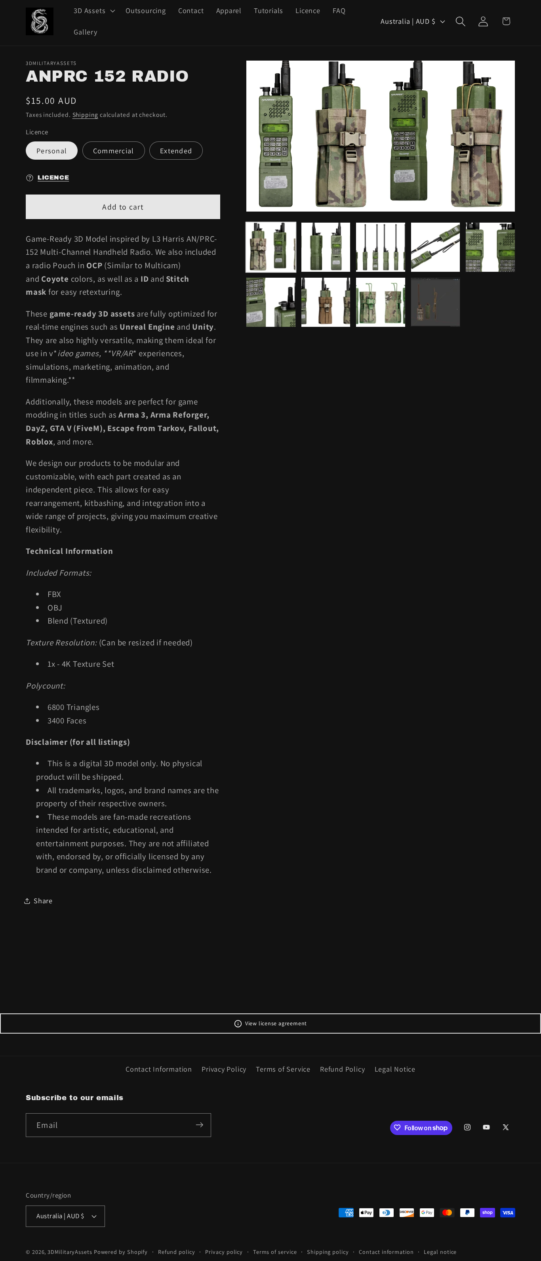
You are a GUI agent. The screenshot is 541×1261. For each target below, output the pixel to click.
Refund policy (176, 1251)
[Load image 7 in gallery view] (326, 302)
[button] (94, 10)
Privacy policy (224, 1251)
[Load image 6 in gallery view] (271, 302)
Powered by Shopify (121, 1251)
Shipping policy (328, 1251)
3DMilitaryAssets (70, 1251)
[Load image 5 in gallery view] (490, 247)
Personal (51, 150)
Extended (176, 150)
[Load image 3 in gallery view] (381, 247)
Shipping (85, 115)
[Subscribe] (199, 1125)
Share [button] (43, 901)
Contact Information (159, 1069)
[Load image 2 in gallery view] (326, 247)
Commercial (113, 150)
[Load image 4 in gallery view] (436, 247)
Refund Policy (342, 1069)
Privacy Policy (224, 1069)
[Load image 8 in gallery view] (381, 302)
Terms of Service (283, 1069)
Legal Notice (395, 1069)
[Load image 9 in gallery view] (436, 302)
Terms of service (275, 1251)
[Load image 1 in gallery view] (271, 247)
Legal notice (440, 1251)
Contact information (386, 1251)
